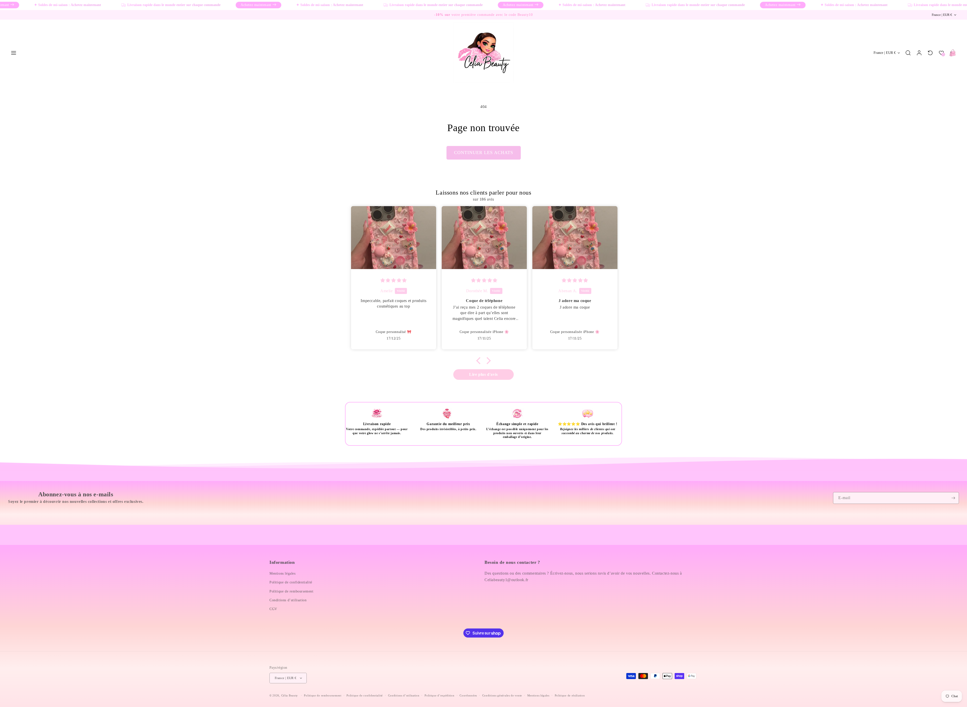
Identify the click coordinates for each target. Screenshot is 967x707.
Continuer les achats (483, 152)
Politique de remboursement (291, 591)
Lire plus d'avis (483, 374)
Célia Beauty (289, 695)
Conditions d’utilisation (287, 600)
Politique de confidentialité (290, 582)
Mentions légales (282, 573)
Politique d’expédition (439, 695)
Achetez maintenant (236, 5)
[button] (13, 52)
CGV (273, 609)
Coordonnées (468, 695)
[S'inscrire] (953, 498)
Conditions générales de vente (502, 695)
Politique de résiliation (570, 695)
